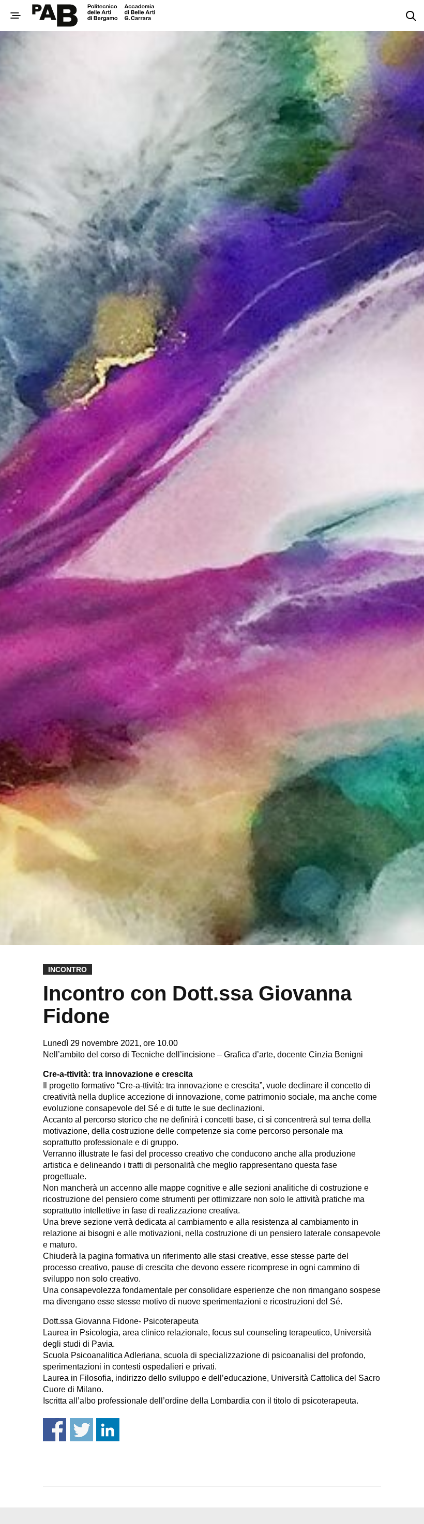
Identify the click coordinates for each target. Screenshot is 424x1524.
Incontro (67, 969)
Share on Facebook (54, 1429)
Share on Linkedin (107, 1429)
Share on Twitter (81, 1429)
